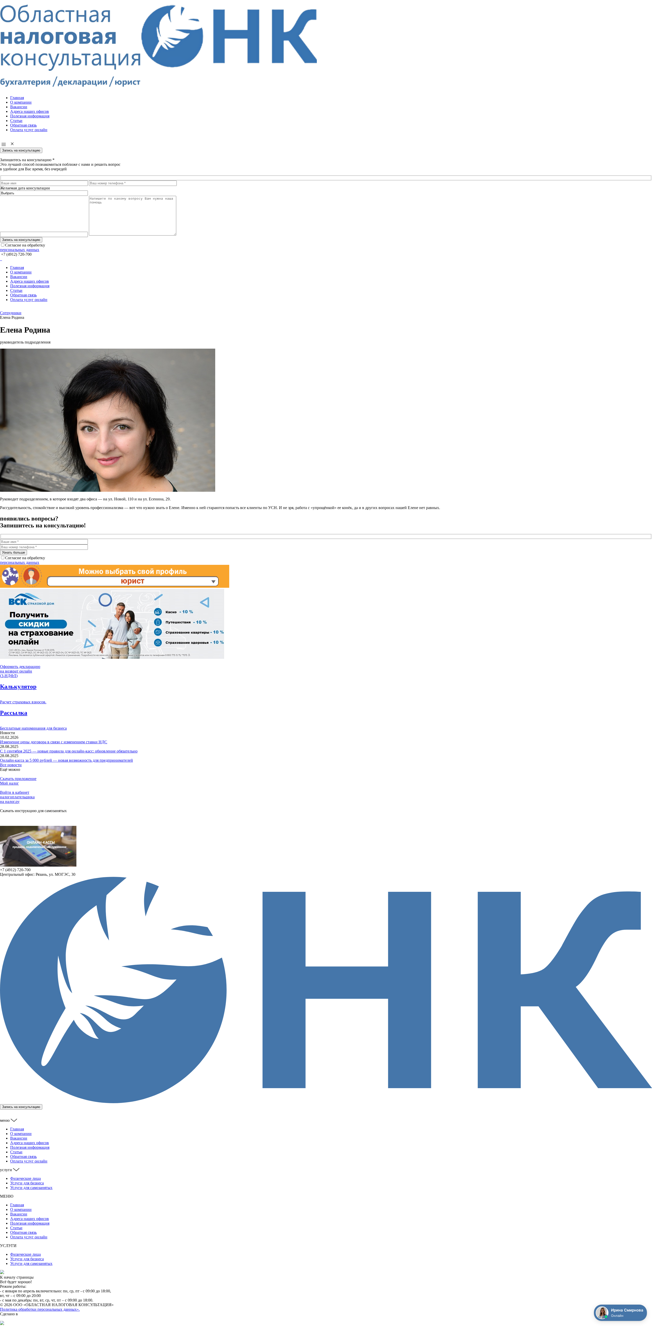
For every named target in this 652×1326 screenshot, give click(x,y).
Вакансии (18, 107)
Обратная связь (23, 125)
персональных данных (19, 250)
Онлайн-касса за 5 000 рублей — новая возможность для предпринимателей (66, 760)
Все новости (11, 765)
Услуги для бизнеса (27, 1183)
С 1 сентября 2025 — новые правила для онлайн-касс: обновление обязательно (69, 751)
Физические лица (25, 1178)
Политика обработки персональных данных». (40, 1309)
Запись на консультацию (21, 150)
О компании (21, 102)
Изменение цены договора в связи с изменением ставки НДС (53, 742)
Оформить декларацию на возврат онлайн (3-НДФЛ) (20, 671)
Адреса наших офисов (29, 111)
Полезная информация (29, 116)
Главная (17, 97)
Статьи (16, 120)
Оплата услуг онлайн (28, 130)
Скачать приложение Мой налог (18, 780)
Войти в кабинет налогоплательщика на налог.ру (17, 797)
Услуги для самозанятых (31, 1187)
